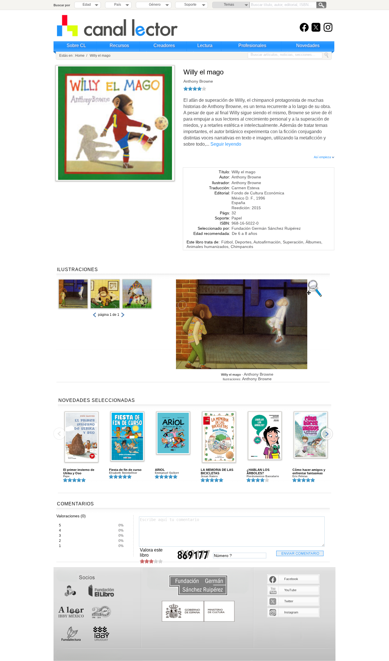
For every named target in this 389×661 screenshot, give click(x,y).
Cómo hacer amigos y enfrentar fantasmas (308, 471)
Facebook (291, 579)
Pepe (66, 476)
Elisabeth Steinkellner (123, 472)
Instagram (291, 612)
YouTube (290, 590)
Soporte (190, 5)
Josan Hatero (209, 476)
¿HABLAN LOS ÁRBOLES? (258, 471)
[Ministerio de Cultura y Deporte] (198, 611)
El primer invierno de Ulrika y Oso (78, 471)
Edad (87, 5)
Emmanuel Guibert (167, 472)
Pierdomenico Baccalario (263, 476)
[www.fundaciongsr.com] (198, 585)
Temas (229, 5)
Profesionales (252, 45)
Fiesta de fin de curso (125, 469)
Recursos (119, 45)
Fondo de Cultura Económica (258, 193)
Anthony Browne (198, 81)
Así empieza (323, 157)
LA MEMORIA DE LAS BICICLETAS (217, 471)
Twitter (288, 601)
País (117, 5)
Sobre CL (76, 45)
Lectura (204, 45)
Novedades (308, 45)
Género (154, 5)
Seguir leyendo (225, 144)
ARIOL (160, 469)
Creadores (164, 45)
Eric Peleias (300, 476)
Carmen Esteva (245, 188)
